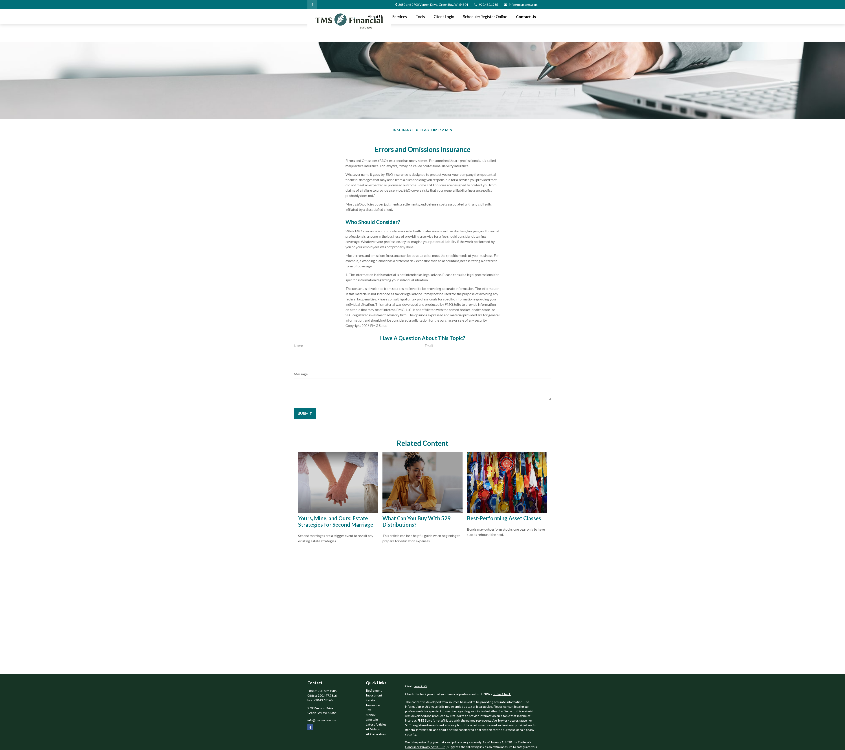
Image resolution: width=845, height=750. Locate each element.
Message (301, 374)
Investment (374, 695)
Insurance (373, 705)
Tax (368, 710)
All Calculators (376, 734)
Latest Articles (376, 724)
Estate (370, 700)
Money (370, 715)
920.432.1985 (488, 4)
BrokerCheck (502, 694)
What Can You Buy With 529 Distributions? (416, 521)
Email (429, 345)
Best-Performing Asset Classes (504, 518)
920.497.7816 (327, 695)
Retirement (374, 690)
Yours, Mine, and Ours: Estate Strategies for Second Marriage (335, 521)
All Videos (373, 729)
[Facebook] (312, 4)
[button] (375, 16)
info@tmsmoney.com (523, 4)
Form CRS (420, 686)
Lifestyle (372, 719)
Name (298, 345)
